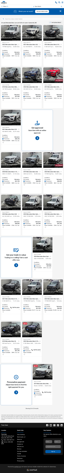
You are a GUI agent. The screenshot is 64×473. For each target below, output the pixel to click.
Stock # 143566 (26, 169)
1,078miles (38, 216)
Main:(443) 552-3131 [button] (8, 440)
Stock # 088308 (47, 85)
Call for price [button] (16, 307)
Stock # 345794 (47, 42)
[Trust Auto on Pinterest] (57, 425)
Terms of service (21, 456)
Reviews (19, 449)
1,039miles (59, 216)
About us (19, 439)
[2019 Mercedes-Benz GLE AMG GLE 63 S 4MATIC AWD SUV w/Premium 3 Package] (32, 160)
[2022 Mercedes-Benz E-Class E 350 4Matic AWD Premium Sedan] (32, 329)
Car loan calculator (22, 451)
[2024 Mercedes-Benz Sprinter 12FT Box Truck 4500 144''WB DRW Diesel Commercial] (53, 202)
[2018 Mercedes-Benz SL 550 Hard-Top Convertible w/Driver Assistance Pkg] (11, 329)
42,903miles (37, 89)
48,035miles (58, 46)
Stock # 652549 (26, 85)
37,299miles (16, 216)
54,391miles (58, 174)
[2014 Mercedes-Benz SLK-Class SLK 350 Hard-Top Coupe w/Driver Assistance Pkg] (53, 75)
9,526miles (38, 343)
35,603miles (48, 385)
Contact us (20, 444)
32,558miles (16, 46)
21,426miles (37, 46)
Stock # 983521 (5, 169)
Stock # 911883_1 (6, 296)
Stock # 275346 (37, 254)
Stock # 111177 (5, 42)
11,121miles (16, 301)
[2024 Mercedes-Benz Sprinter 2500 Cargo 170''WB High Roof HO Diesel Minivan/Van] (53, 160)
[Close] (60, 11)
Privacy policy (20, 461)
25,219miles (16, 343)
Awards (19, 453)
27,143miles (16, 174)
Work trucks (20, 437)
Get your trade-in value (42, 11)
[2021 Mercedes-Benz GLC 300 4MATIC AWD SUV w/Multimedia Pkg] (32, 33)
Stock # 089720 (5, 127)
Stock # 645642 (47, 296)
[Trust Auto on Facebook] (46, 425)
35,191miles (16, 131)
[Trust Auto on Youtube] (50, 425)
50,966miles (16, 89)
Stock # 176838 (47, 169)
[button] (56, 2)
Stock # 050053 (5, 339)
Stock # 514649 (37, 381)
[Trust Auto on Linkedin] (61, 425)
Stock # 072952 (26, 339)
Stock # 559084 (26, 296)
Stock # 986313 (5, 212)
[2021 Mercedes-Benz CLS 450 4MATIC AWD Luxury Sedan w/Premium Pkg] (11, 117)
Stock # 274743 (47, 212)
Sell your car (20, 446)
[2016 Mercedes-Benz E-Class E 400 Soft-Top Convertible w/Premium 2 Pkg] (53, 33)
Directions (19, 458)
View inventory (21, 434)
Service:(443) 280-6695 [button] (7, 442)
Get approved (20, 441)
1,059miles (48, 258)
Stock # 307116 (26, 42)
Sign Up (53, 451)
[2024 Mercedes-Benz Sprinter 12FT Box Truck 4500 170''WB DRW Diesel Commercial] (32, 202)
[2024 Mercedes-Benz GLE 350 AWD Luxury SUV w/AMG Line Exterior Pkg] (11, 202)
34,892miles (58, 89)
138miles (59, 301)
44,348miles (37, 174)
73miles (38, 301)
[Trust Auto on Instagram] (54, 425)
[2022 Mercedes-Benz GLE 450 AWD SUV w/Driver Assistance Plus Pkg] (32, 75)
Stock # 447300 (5, 85)
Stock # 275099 (26, 212)
